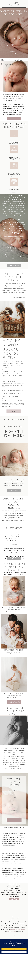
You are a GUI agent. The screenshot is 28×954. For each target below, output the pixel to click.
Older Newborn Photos (11, 611)
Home (14, 938)
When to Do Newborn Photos (14, 609)
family (24, 930)
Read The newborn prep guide (14, 768)
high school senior (11, 931)
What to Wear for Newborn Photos (13, 652)
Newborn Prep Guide (10, 654)
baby (22, 930)
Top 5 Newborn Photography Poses (13, 695)
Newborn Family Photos (11, 697)
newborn (18, 930)
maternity (12, 930)
